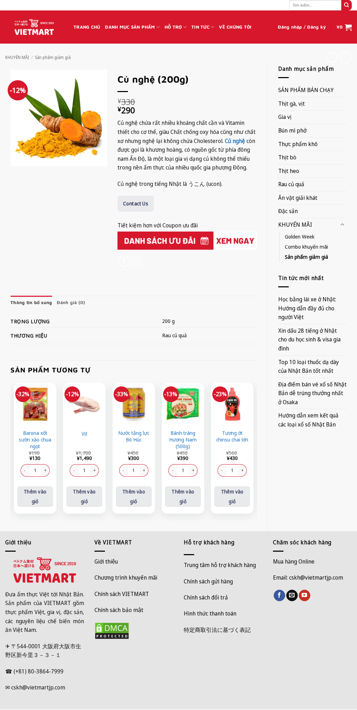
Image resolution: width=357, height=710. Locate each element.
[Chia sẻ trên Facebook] (124, 261)
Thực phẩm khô (298, 144)
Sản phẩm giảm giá (53, 57)
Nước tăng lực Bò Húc (133, 436)
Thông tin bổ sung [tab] (31, 302)
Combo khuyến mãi (306, 246)
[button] (302, 27)
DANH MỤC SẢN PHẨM (130, 27)
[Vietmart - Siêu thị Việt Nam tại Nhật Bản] (34, 27)
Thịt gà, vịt (291, 103)
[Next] (253, 451)
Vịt (85, 434)
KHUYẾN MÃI (17, 57)
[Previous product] (345, 57)
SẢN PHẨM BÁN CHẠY (306, 90)
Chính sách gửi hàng (208, 581)
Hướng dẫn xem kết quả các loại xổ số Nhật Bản (308, 419)
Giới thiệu (106, 561)
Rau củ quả (291, 184)
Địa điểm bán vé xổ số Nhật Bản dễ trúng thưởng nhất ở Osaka (312, 393)
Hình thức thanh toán (210, 613)
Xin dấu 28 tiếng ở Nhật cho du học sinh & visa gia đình (309, 339)
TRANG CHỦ (87, 27)
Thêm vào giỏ (35, 496)
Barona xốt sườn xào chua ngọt (35, 439)
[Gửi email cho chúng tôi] (292, 596)
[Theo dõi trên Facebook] (279, 596)
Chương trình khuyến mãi (125, 577)
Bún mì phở (292, 130)
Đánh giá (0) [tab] (71, 302)
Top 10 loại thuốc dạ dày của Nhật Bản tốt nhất (308, 366)
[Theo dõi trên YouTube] (304, 596)
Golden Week (299, 236)
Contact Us (135, 203)
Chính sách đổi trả (206, 597)
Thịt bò (287, 157)
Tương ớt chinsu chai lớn (232, 436)
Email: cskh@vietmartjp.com (308, 577)
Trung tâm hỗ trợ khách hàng (220, 565)
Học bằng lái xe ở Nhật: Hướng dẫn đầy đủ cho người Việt (307, 308)
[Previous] (14, 451)
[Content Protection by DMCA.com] (111, 630)
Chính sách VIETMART (121, 594)
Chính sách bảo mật (118, 610)
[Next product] (331, 57)
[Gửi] (346, 5)
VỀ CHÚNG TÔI (235, 27)
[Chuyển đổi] (342, 225)
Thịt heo (288, 171)
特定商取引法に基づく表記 (217, 630)
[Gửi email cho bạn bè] (136, 261)
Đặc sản (288, 211)
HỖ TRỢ (173, 27)
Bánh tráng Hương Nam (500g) (183, 439)
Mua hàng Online (293, 561)
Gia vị (284, 117)
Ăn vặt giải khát (297, 198)
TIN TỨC (200, 27)
